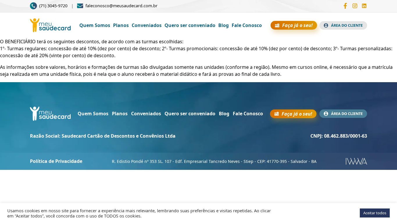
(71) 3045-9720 (53, 5)
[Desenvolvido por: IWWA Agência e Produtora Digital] (356, 161)
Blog (223, 25)
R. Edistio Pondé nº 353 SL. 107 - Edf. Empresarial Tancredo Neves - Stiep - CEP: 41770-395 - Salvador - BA (214, 161)
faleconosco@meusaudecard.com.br (121, 5)
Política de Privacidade (56, 161)
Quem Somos (94, 25)
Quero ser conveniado (189, 25)
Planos (121, 25)
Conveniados (147, 25)
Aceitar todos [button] (374, 212)
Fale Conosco (247, 25)
